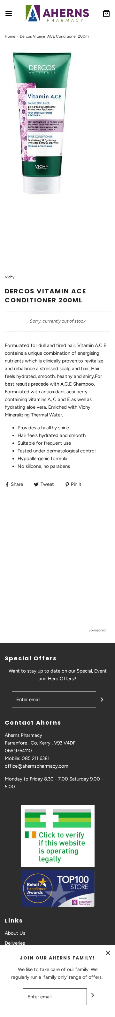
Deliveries (15, 943)
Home (10, 36)
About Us (15, 933)
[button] (57, 156)
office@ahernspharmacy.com (36, 766)
